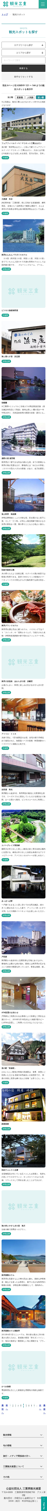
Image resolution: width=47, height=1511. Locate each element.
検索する (23, 68)
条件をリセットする (23, 76)
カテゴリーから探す (23, 45)
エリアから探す (23, 52)
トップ (5, 14)
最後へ (44, 1409)
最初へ (3, 1409)
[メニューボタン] (43, 4)
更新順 (20, 97)
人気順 (30, 97)
